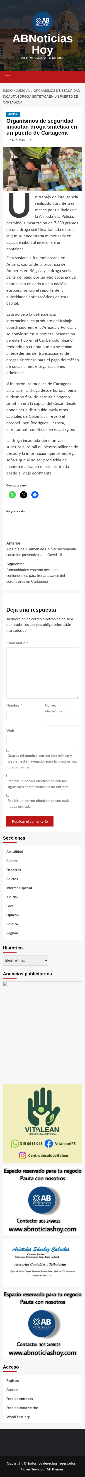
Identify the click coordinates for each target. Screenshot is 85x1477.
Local (10, 906)
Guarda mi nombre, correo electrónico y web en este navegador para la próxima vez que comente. (42, 761)
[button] (7, 76)
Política (12, 924)
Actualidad (14, 852)
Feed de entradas (19, 1399)
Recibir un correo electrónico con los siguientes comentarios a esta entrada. (38, 784)
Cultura (12, 861)
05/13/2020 (17, 140)
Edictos (12, 879)
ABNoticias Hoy (42, 44)
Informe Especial (19, 888)
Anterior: (41, 549)
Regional (12, 933)
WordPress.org (18, 1417)
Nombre (14, 705)
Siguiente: (35, 572)
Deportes (13, 870)
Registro (12, 1381)
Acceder (12, 1390)
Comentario (17, 643)
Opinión (12, 915)
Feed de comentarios (22, 1408)
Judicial (13, 114)
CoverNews (30, 1469)
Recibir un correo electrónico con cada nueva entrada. (38, 803)
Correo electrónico (55, 708)
